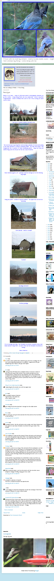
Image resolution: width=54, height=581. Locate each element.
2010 (49, 237)
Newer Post (7, 513)
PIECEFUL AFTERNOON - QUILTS (11, 63)
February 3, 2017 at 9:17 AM (12, 507)
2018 (49, 168)
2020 (49, 164)
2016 (49, 225)
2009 (49, 239)
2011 (49, 235)
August (51, 178)
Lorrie (6, 422)
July (50, 180)
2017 (49, 170)
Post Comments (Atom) (16, 515)
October (51, 174)
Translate (50, 140)
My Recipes (40, 63)
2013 (49, 231)
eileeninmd (7, 468)
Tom (6, 359)
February (51, 190)
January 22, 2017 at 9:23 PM (12, 429)
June (50, 182)
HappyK (7, 478)
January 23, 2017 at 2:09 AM (12, 464)
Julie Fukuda (8, 433)
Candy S (7, 446)
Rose (6, 413)
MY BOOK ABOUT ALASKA (32, 63)
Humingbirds (7, 534)
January (51, 192)
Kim (6, 370)
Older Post (40, 513)
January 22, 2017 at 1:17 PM (12, 365)
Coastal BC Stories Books (11, 497)
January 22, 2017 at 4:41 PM (12, 408)
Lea (6, 393)
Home (4, 63)
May (50, 184)
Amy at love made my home (12, 385)
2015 (49, 227)
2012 (49, 233)
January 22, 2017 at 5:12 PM (12, 418)
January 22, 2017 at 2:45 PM (12, 389)
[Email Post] (32, 353)
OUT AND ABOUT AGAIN (22, 63)
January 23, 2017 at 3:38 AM (12, 473)
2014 (49, 229)
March (51, 188)
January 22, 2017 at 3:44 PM (12, 400)
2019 (49, 166)
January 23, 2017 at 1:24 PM (12, 483)
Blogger (37, 570)
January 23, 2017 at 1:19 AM (12, 441)
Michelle (7, 404)
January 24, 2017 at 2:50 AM (12, 493)
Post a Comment (8, 510)
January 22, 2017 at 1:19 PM (12, 381)
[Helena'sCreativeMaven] (51, 402)
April (50, 186)
